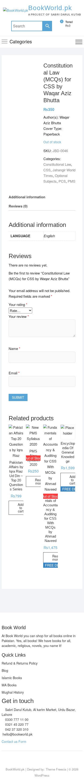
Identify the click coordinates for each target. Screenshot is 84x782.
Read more (39, 481)
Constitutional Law (57, 164)
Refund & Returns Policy (20, 663)
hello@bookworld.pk (17, 734)
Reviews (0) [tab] (18, 206)
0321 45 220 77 (16, 724)
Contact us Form (14, 741)
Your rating (18, 304)
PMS (71, 181)
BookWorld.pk (50, 7)
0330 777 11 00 (16, 719)
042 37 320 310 (16, 729)
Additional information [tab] (27, 196)
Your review (19, 316)
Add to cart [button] (21, 507)
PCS (62, 181)
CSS (47, 169)
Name (14, 348)
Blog (5, 670)
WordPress (42, 775)
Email (14, 372)
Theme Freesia (56, 769)
